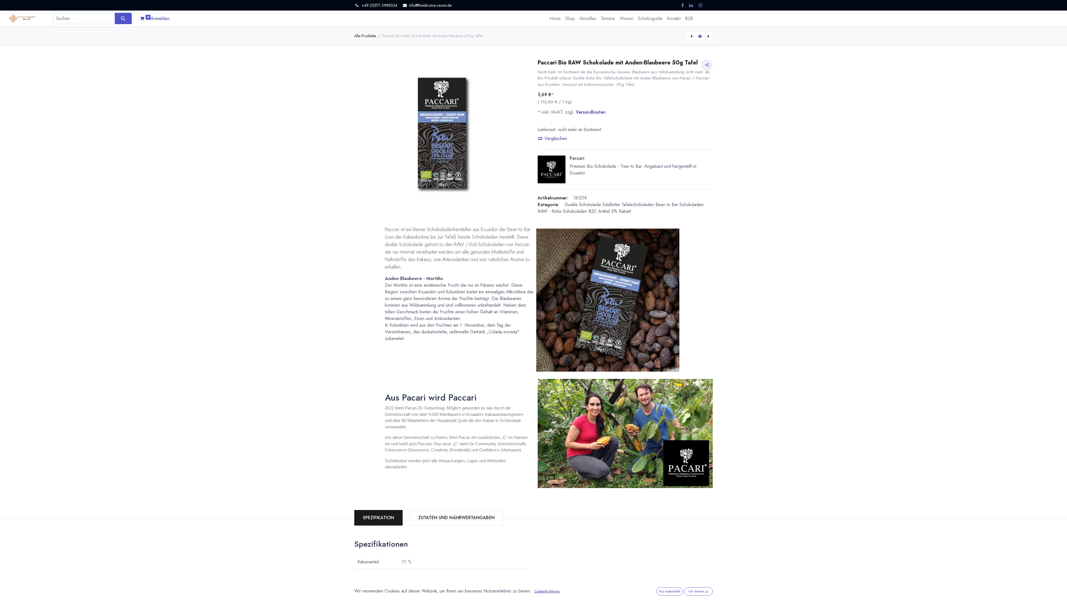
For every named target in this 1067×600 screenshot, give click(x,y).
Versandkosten (590, 112)
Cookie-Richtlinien (547, 591)
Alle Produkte (365, 36)
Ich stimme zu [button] (699, 591)
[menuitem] (555, 18)
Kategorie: (548, 204)
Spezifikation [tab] (378, 517)
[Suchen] (123, 18)
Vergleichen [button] (556, 138)
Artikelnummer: (553, 198)
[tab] (456, 518)
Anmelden (160, 18)
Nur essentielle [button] (669, 591)
